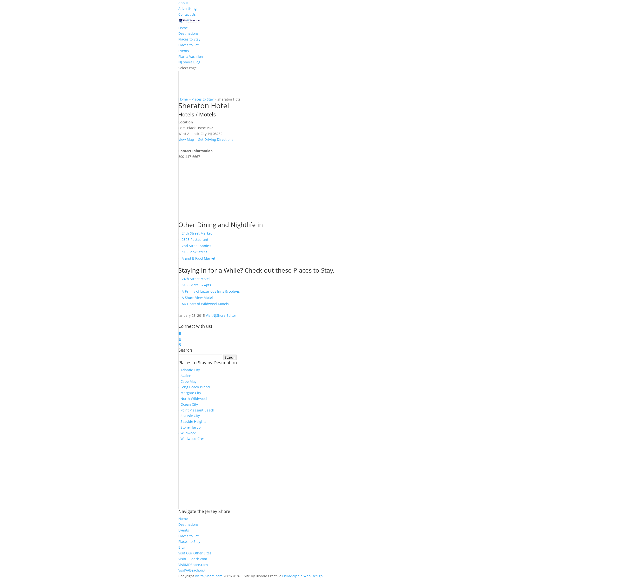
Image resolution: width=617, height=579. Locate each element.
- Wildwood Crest (192, 438)
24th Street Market (197, 233)
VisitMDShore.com (193, 564)
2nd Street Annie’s (196, 245)
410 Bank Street (194, 252)
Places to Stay (189, 39)
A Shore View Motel (197, 297)
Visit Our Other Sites (194, 553)
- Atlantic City (189, 370)
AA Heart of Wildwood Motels (205, 304)
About (183, 2)
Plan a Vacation (190, 56)
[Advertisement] (214, 190)
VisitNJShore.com (208, 576)
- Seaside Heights (192, 421)
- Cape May (187, 381)
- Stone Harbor (190, 427)
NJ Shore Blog (189, 62)
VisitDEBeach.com (192, 559)
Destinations (188, 33)
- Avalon (184, 375)
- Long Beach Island (194, 387)
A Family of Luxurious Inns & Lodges (211, 291)
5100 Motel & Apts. (197, 285)
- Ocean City (188, 404)
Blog (181, 547)
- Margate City (189, 392)
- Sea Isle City (189, 415)
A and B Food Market (198, 258)
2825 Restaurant (195, 239)
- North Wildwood (192, 398)
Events (183, 50)
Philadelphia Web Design (302, 576)
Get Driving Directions (215, 139)
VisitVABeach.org (191, 570)
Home (183, 28)
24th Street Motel (196, 278)
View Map (186, 139)
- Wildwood (187, 433)
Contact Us (187, 14)
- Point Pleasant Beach (196, 410)
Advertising (187, 8)
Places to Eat (188, 45)
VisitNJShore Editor (221, 315)
